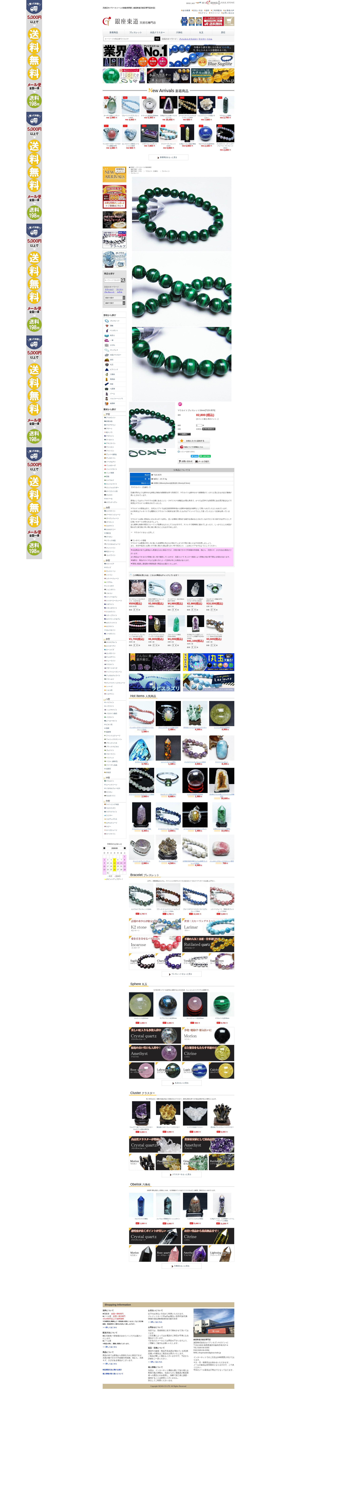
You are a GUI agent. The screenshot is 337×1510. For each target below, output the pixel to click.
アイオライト (111, 418)
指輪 (111, 326)
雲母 (107, 476)
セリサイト (110, 626)
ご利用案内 (217, 10)
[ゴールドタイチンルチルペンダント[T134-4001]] (156, 623)
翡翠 (107, 728)
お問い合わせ (228, 13)
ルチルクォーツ (111, 823)
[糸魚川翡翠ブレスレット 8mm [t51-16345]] (156, 588)
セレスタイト (111, 630)
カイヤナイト (111, 511)
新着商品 (114, 32)
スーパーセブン (111, 597)
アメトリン (110, 451)
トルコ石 (109, 690)
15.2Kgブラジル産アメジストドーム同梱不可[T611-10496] (195, 636)
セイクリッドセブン (113, 619)
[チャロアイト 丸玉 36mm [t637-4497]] (176, 588)
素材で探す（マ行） (137, 169)
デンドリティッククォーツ (115, 683)
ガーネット (110, 522)
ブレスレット (135, 32)
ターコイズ (110, 650)
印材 (111, 384)
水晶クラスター (157, 32)
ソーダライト (111, 634)
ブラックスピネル (112, 747)
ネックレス (114, 350)
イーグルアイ (111, 462)
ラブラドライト (111, 812)
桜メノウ (109, 432)
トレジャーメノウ (116, 398)
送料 (207, 10)
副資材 (112, 403)
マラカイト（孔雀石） (152, 171)
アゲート (109, 429)
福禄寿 (108, 732)
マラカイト (110, 781)
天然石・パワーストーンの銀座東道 (140, 167)
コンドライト (111, 555)
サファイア (110, 564)
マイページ (215, 13)
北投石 (108, 769)
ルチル (119, 292)
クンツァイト (111, 548)
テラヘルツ (109, 289)
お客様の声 (229, 10)
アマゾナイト (111, 443)
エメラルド (110, 480)
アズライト (110, 436)
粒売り (112, 335)
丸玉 (201, 32)
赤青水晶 (109, 421)
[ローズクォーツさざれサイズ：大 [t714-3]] (137, 588)
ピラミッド (114, 369)
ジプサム (109, 582)
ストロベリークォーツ (114, 601)
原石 (223, 32)
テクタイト (110, 664)
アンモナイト (111, 458)
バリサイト (110, 717)
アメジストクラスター (188, 39)
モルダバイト (111, 796)
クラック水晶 (111, 540)
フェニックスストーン (114, 739)
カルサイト (110, 526)
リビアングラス (111, 819)
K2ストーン (110, 551)
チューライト (111, 661)
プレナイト (110, 750)
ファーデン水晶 (111, 765)
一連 (111, 340)
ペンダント (114, 330)
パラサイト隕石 (111, 713)
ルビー (108, 826)
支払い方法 (198, 10)
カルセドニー (111, 529)
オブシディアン (111, 502)
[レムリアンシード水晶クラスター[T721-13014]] (195, 588)
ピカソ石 (109, 724)
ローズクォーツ (111, 830)
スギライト (110, 604)
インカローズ (111, 465)
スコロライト (111, 612)
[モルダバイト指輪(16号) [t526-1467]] (215, 588)
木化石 (108, 772)
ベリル (209, 39)
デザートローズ (111, 668)
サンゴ (108, 567)
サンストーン (111, 571)
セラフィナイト (111, 623)
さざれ (112, 345)
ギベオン (109, 537)
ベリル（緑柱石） (112, 761)
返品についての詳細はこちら (193, 447)
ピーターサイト (111, 721)
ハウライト (110, 706)
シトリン (109, 575)
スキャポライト (111, 608)
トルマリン (110, 694)
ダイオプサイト (111, 642)
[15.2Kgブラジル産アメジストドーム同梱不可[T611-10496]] (195, 623)
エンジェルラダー (112, 488)
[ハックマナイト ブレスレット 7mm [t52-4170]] (137, 623)
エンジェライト (111, 484)
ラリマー (202, 39)
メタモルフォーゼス (113, 788)
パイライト (110, 702)
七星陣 (112, 389)
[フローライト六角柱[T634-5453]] (176, 623)
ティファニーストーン (114, 672)
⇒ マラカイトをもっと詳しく (143, 532)
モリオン (109, 792)
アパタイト (110, 440)
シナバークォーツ (112, 578)
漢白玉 (108, 533)
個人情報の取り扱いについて (113, 1374)
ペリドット (110, 758)
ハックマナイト (111, 710)
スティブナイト (111, 615)
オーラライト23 (111, 491)
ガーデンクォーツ (112, 518)
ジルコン (109, 593)
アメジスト (110, 447)
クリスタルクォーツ (113, 544)
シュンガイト (111, 589)
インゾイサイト (111, 469)
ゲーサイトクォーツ (113, 515)
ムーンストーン (111, 785)
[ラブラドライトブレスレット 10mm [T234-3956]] (215, 623)
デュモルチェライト (113, 675)
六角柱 (179, 32)
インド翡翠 (110, 473)
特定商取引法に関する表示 (112, 1370)
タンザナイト (111, 653)
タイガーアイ (111, 646)
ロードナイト (111, 834)
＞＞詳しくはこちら (110, 1327)
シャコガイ (110, 586)
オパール (109, 499)
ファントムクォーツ (113, 736)
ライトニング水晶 (112, 804)
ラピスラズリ (111, 808)
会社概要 (186, 10)
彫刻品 (112, 379)
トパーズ (109, 686)
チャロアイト (111, 657)
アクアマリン (111, 425)
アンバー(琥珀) (111, 454)
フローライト (111, 754)
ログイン (203, 13)
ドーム (112, 394)
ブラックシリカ (111, 743)
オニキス (109, 495)
